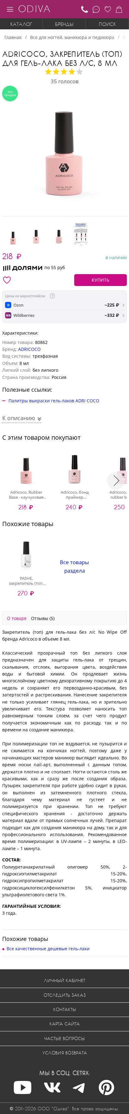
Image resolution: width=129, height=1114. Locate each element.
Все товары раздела (74, 566)
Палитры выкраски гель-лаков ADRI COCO (53, 401)
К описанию (19, 418)
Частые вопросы (64, 1038)
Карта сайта (64, 1023)
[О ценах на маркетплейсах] (52, 296)
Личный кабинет (64, 980)
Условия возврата (64, 1052)
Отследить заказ (65, 995)
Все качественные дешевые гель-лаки (48, 949)
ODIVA (34, 8)
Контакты (64, 1009)
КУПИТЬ (100, 280)
